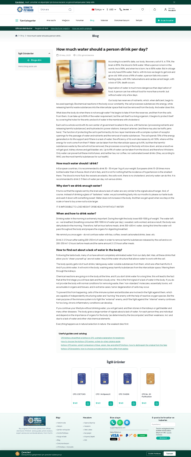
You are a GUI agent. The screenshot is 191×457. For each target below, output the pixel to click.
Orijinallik (70, 447)
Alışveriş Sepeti (89, 436)
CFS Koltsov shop (68, 338)
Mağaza (65, 20)
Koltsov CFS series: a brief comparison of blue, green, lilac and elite (89, 345)
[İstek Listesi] (142, 9)
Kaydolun (19, 2)
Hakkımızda (61, 423)
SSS (85, 440)
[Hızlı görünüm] (74, 384)
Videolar (104, 20)
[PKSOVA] (25, 9)
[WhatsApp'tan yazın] (120, 423)
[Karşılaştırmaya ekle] (87, 384)
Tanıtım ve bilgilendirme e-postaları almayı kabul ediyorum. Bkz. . (165, 432)
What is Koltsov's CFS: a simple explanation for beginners (100, 338)
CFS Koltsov (61, 447)
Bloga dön (36, 60)
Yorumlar (80, 20)
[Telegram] (127, 423)
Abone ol (163, 438)
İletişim (139, 20)
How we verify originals (82, 28)
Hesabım (87, 426)
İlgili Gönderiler (26, 53)
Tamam (169, 453)
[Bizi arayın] (113, 423)
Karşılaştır (87, 433)
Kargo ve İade (61, 436)
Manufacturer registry (60, 28)
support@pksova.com (117, 428)
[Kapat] (174, 2)
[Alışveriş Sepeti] (154, 9)
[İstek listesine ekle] (80, 384)
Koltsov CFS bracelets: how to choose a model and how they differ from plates (94, 348)
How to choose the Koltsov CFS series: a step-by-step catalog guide (90, 341)
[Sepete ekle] (88, 403)
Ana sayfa (51, 20)
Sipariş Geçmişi (89, 423)
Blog (92, 20)
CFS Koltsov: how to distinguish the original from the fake (142, 345)
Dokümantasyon (121, 20)
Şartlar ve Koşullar (63, 430)
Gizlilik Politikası (62, 433)
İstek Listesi (88, 430)
